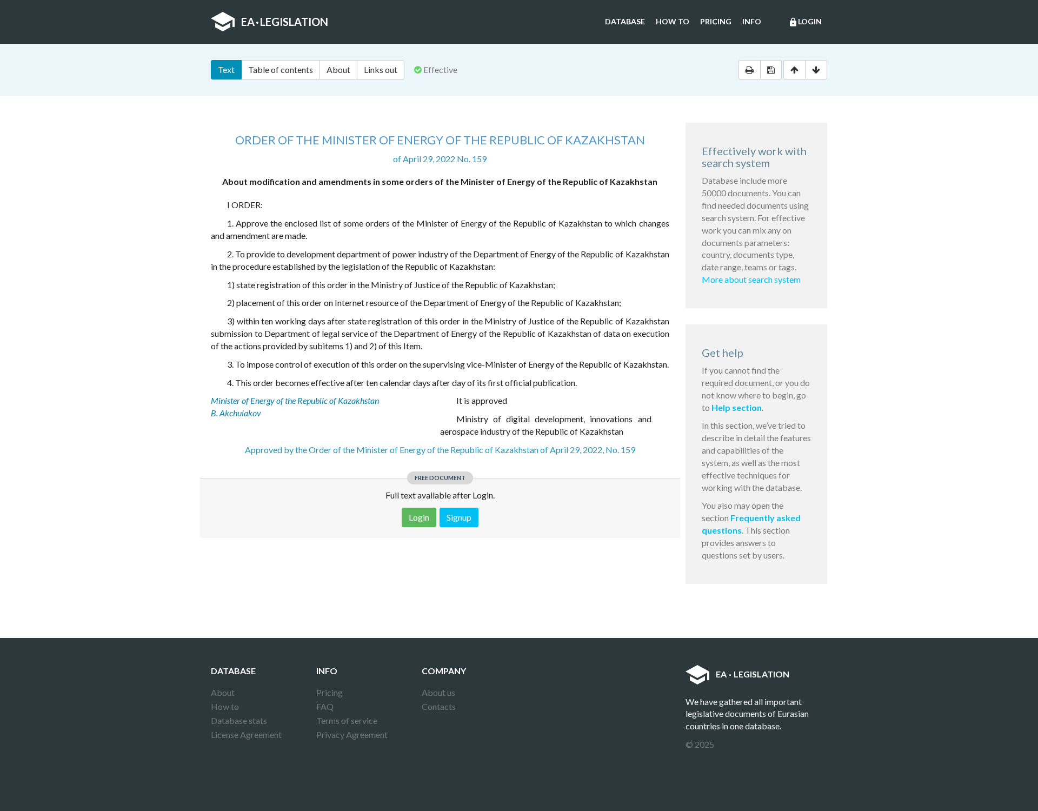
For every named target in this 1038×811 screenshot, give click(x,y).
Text (226, 69)
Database (625, 21)
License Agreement (246, 734)
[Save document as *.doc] (771, 69)
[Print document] (749, 69)
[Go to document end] (816, 69)
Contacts (439, 706)
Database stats (239, 720)
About (338, 69)
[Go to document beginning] (794, 69)
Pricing (715, 21)
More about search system (751, 279)
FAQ (325, 706)
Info (751, 21)
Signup (459, 517)
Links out (380, 69)
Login (805, 22)
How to (672, 21)
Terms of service (346, 720)
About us (438, 692)
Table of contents (280, 69)
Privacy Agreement (352, 734)
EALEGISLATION (284, 21)
